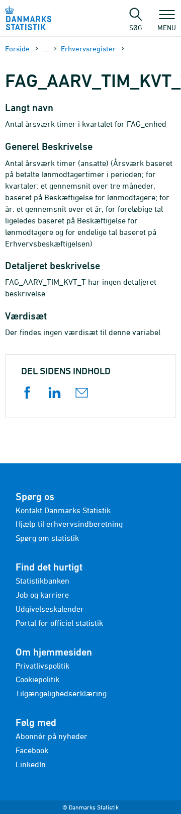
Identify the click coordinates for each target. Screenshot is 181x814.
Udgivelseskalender (50, 608)
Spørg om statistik (47, 537)
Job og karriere (42, 594)
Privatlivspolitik (42, 665)
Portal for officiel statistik (59, 622)
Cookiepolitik (37, 679)
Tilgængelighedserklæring (61, 693)
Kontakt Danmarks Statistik (63, 510)
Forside (17, 48)
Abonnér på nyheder (51, 736)
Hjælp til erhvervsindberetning (69, 523)
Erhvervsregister (88, 48)
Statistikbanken (42, 580)
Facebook (32, 750)
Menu (166, 27)
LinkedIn (31, 764)
